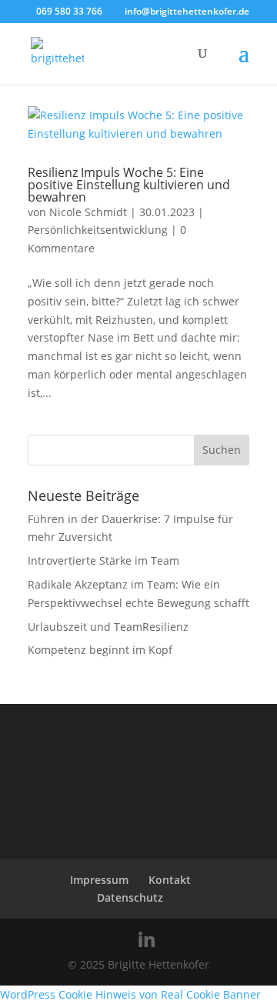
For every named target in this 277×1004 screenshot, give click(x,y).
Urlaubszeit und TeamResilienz (108, 626)
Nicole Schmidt (88, 212)
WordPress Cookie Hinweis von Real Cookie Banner (130, 994)
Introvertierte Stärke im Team (103, 560)
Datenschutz (130, 897)
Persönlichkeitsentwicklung (98, 229)
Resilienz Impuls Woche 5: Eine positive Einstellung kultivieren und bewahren (129, 184)
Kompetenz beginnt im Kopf (100, 649)
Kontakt (170, 879)
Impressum (99, 879)
